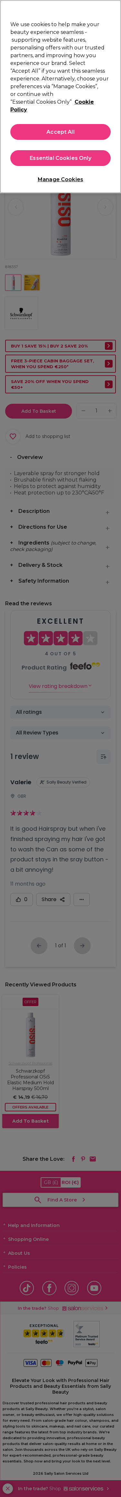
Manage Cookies (60, 179)
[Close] (113, 9)
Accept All (60, 132)
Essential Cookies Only (60, 158)
